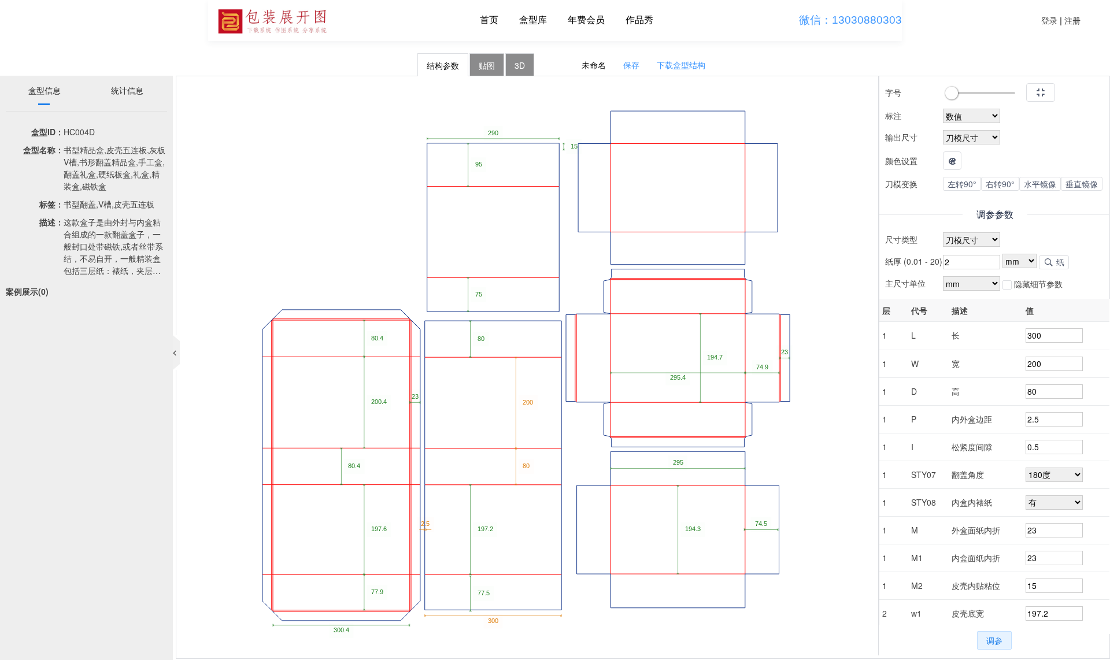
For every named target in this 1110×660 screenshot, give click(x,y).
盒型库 (533, 20)
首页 (489, 20)
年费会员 (586, 20)
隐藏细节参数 (1037, 284)
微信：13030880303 (850, 20)
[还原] (1040, 92)
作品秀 (639, 20)
